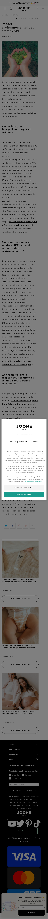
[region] (24, 459)
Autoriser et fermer (24, 494)
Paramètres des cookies (24, 488)
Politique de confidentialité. (33, 481)
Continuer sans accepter (24, 435)
